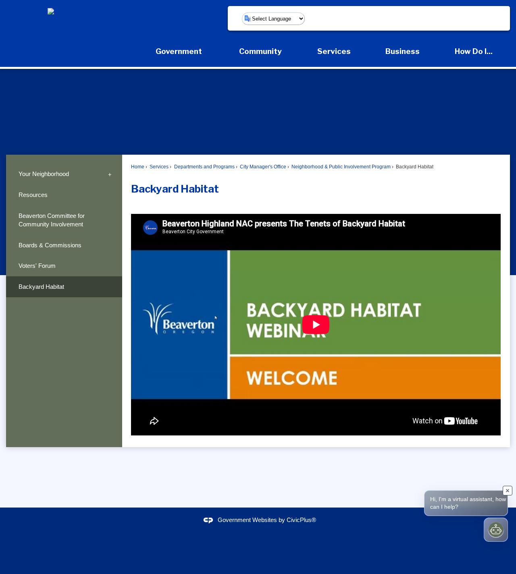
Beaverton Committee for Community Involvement (52, 220)
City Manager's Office (262, 167)
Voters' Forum (37, 265)
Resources (33, 194)
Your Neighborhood (44, 173)
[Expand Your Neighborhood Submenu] (110, 174)
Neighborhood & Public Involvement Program (340, 167)
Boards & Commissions (50, 245)
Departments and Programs (204, 167)
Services (158, 167)
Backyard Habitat (41, 286)
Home (137, 167)
